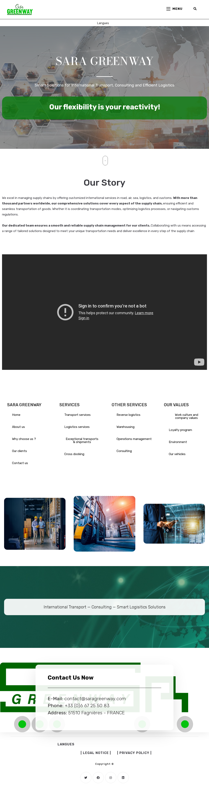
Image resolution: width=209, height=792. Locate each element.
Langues (103, 23)
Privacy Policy (134, 753)
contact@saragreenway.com (95, 698)
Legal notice (96, 753)
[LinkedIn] (123, 777)
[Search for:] (195, 9)
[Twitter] (85, 777)
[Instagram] (110, 777)
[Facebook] (98, 777)
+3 (67, 705)
